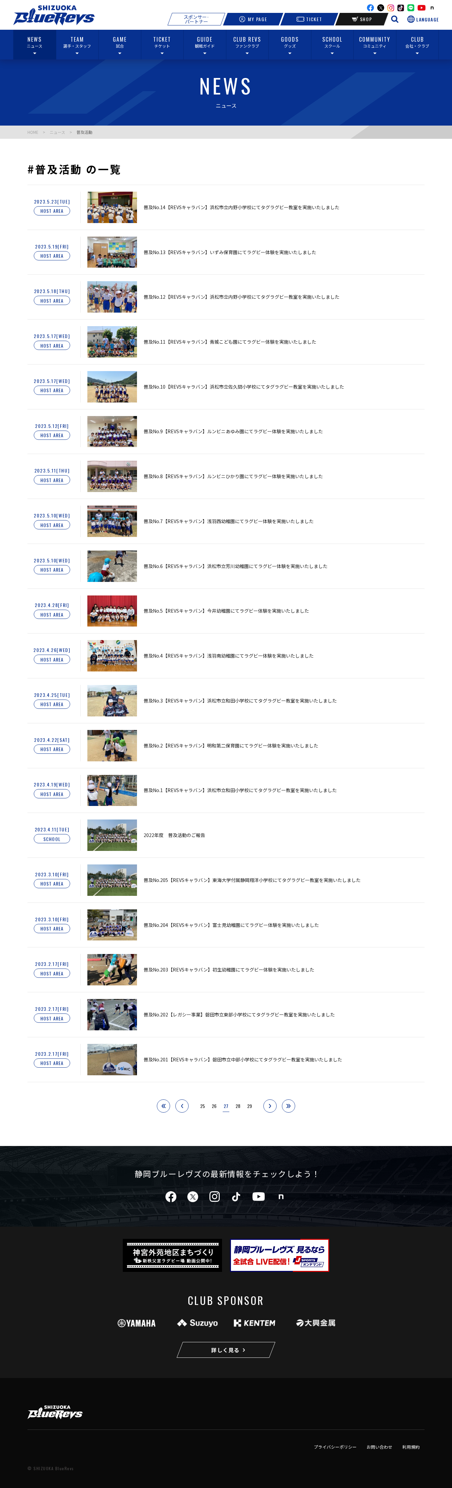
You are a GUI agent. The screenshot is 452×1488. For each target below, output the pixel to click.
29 (249, 1105)
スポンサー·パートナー (196, 19)
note (432, 8)
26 (214, 1105)
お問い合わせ (379, 1447)
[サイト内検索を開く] (395, 19)
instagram (390, 8)
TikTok (400, 8)
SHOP (366, 19)
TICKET (314, 19)
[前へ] (182, 1106)
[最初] (163, 1106)
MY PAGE (257, 19)
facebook (370, 7)
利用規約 (411, 1447)
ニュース (57, 132)
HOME (32, 132)
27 (226, 1105)
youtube (422, 8)
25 (202, 1105)
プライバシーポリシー (335, 1447)
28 (238, 1105)
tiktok (236, 1196)
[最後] (288, 1106)
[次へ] (270, 1106)
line (410, 7)
